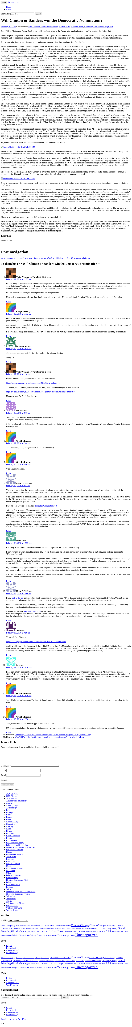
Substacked (10, 896)
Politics (9, 882)
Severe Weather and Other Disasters (20, 891)
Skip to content (14, 2)
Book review (44, 926)
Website (4, 780)
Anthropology (12, 805)
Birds (8, 815)
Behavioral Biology (30, 925)
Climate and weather (63, 926)
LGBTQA (10, 861)
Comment (6, 766)
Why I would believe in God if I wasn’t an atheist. (68, 258)
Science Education (37, 935)
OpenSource (97, 931)
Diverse (9, 831)
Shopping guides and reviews (18, 894)
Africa (3, 926)
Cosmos (119, 925)
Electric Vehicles (13, 836)
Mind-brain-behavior (14, 868)
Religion (15, 935)
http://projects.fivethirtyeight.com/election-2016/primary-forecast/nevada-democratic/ (40, 392)
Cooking (9, 826)
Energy (9, 838)
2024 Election (12, 798)
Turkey (9, 901)
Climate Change (12, 822)
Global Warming (19, 931)
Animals (9, 803)
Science (9, 889)
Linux (77, 931)
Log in (9, 945)
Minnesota (10, 870)
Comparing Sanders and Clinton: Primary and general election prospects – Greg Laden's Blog (53, 735)
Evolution (97, 928)
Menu (4, 2)
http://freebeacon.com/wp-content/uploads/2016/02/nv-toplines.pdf (33, 383)
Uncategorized (12, 905)
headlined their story (32, 611)
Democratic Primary (49, 27)
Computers (10, 824)
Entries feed (11, 948)
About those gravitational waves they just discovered (23, 258)
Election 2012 (60, 928)
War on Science (12, 910)
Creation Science (20, 928)
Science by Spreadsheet (94, 27)
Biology (9, 812)
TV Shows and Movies (15, 903)
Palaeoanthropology (14, 875)
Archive (4, 920)
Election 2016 (64, 27)
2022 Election (12, 796)
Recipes (9, 887)
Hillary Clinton (77, 27)
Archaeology (11, 808)
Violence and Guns (14, 908)
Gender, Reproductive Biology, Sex (20, 847)
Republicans (24, 935)
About (8, 9)
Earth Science (43, 928)
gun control (31, 931)
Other (8, 873)
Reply (8, 301)
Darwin (29, 928)
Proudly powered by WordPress (14, 1019)
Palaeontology (12, 877)
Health (38, 931)
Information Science (14, 854)
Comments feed (12, 950)
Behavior (10, 810)
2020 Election (12, 794)
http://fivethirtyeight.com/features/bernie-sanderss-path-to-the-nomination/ (36, 641)
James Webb (11, 857)
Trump (72, 935)
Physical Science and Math (17, 880)
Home (8, 7)
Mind (8, 866)
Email (3, 775)
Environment (11, 840)
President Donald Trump (120, 931)
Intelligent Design (56, 931)
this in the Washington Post (46, 506)
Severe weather (51, 935)
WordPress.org (12, 952)
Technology (11, 898)
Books (8, 817)
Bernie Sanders (34, 27)
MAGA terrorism (13, 864)
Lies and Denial (69, 931)
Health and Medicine (14, 850)
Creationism (6, 928)
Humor (9, 852)
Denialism (35, 928)
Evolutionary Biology (15, 843)
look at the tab (17, 598)
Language (10, 859)
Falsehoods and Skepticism (17, 845)
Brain (8, 819)
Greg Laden (108, 27)
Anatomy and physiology (16, 801)
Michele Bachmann (86, 931)
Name (3, 770)
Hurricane (45, 931)
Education (10, 833)
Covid (8, 829)
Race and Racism (13, 884)
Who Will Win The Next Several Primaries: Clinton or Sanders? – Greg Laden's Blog (49, 737)
